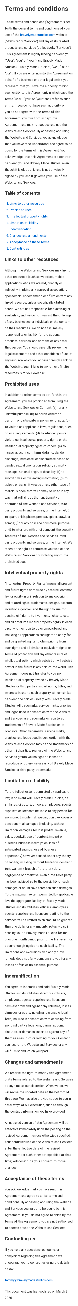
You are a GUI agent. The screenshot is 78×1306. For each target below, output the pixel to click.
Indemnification (20, 229)
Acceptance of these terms (29, 242)
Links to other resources (27, 203)
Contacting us (19, 248)
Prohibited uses (21, 210)
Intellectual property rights (29, 216)
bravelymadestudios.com (37, 35)
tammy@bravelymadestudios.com (29, 1280)
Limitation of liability (24, 223)
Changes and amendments (28, 236)
